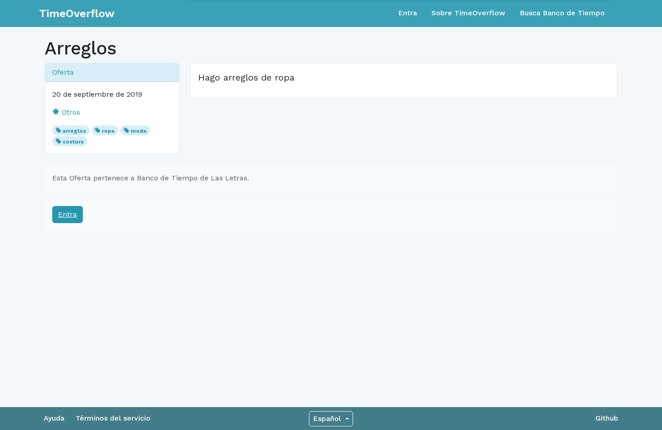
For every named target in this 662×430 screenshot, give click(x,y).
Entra (407, 13)
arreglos (74, 131)
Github (606, 418)
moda (138, 131)
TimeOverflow (76, 13)
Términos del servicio (113, 418)
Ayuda (54, 418)
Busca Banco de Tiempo (562, 13)
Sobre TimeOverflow (468, 13)
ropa (108, 131)
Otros (69, 112)
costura (73, 142)
